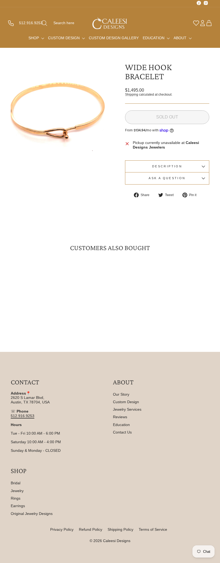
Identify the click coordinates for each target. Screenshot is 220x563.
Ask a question (167, 178)
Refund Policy (90, 529)
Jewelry (17, 491)
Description (167, 166)
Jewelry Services (127, 409)
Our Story (121, 394)
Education (154, 38)
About (181, 38)
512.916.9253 (22, 416)
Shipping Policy (120, 529)
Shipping (131, 94)
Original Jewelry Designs (32, 513)
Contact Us (122, 432)
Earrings (18, 506)
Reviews (120, 417)
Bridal (15, 483)
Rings (15, 498)
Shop (34, 38)
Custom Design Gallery (114, 38)
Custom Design (64, 38)
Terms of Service (153, 529)
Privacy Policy (62, 529)
